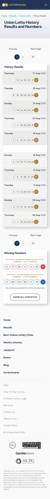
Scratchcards (11, 372)
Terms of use (10, 418)
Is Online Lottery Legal (14, 398)
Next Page (36, 49)
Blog (6, 365)
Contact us (9, 412)
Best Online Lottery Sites (18, 335)
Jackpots (8, 350)
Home (4, 16)
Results (13, 16)
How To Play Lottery (13, 392)
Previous (13, 49)
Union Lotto (25, 16)
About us (8, 405)
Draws (7, 357)
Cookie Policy (10, 425)
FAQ (5, 385)
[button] (46, 5)
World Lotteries (12, 342)
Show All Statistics (25, 297)
